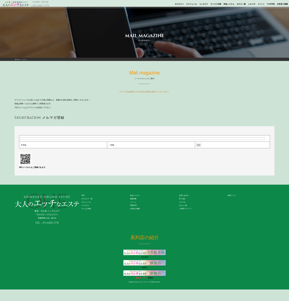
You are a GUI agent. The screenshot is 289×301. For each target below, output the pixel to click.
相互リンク (232, 195)
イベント (261, 4)
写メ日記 (182, 198)
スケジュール (191, 4)
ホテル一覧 (241, 4)
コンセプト (203, 4)
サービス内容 (216, 4)
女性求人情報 (282, 4)
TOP (83, 195)
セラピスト (179, 4)
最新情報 (133, 198)
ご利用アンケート (185, 208)
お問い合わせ (183, 195)
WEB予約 (271, 4)
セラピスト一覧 (86, 198)
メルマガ (251, 4)
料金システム (229, 4)
